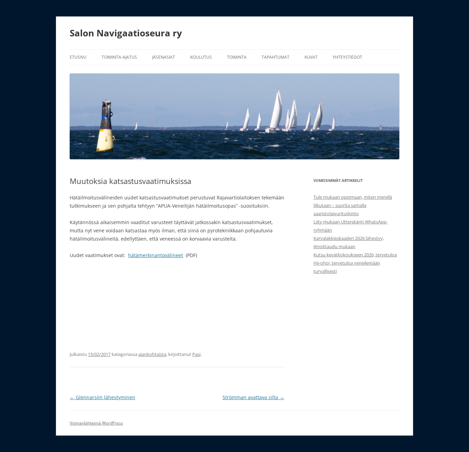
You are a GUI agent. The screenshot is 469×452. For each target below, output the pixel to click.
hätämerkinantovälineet (155, 255)
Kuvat (311, 57)
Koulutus (201, 57)
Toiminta (237, 57)
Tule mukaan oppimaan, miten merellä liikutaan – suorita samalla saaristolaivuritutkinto (352, 205)
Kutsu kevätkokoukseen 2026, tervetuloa (355, 255)
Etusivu (78, 57)
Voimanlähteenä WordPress (96, 423)
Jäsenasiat (163, 57)
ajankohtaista (152, 354)
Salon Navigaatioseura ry (126, 33)
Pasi (196, 354)
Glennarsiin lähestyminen (102, 397)
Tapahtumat (275, 57)
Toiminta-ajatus (119, 57)
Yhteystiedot (347, 57)
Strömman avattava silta (253, 397)
